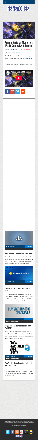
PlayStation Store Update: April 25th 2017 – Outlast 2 (18, 364)
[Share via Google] (12, 93)
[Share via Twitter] (17, 93)
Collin (7, 281)
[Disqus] (19, 124)
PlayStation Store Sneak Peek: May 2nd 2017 (18, 326)
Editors (7, 246)
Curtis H (12, 49)
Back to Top (19, 427)
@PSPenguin (23, 425)
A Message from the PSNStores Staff (18, 253)
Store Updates (16, 321)
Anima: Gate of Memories (14, 52)
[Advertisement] (19, 17)
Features (12, 249)
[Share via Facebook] (7, 93)
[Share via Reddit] (23, 93)
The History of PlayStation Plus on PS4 (17, 289)
